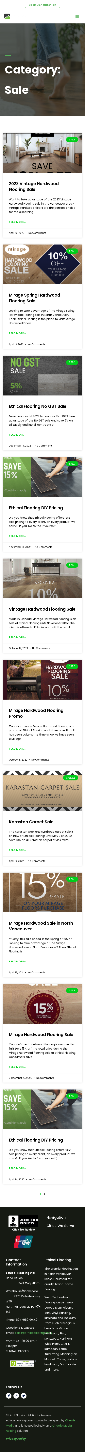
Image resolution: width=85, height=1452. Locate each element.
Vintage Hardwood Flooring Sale (42, 609)
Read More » (17, 222)
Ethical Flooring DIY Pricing (36, 508)
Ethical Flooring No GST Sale (37, 406)
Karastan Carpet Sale (31, 822)
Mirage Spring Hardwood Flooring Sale (34, 298)
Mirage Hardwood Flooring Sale (41, 1034)
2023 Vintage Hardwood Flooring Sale (34, 186)
